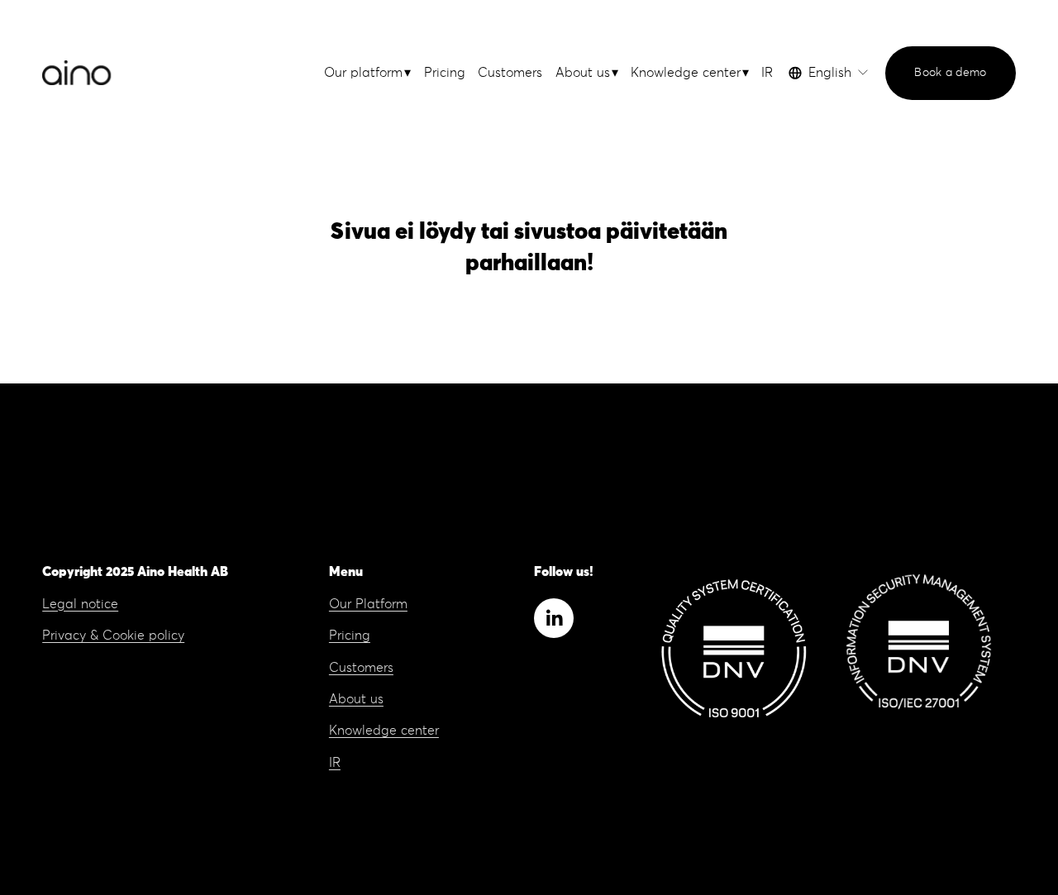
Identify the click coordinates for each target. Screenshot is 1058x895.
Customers (510, 72)
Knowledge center (384, 730)
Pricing (444, 72)
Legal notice (80, 604)
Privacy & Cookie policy (113, 635)
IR (767, 72)
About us (356, 699)
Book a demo (950, 73)
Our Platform (368, 604)
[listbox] (829, 72)
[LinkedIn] (554, 618)
